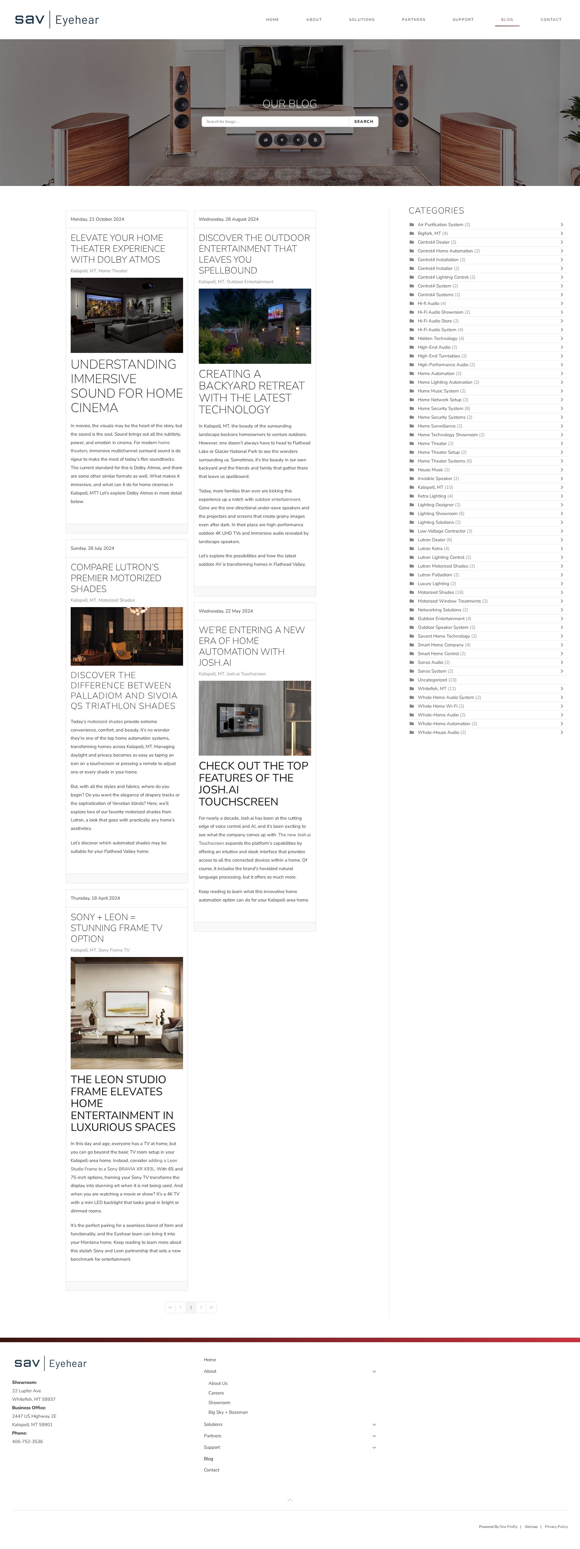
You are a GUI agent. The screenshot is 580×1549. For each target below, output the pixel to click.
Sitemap (531, 1526)
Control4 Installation (438, 260)
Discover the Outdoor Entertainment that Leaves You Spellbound (254, 254)
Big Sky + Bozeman (228, 1412)
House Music (430, 470)
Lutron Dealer (431, 540)
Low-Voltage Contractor (442, 531)
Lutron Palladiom (435, 575)
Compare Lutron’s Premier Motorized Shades (116, 578)
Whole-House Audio (438, 732)
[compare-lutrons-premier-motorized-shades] (127, 636)
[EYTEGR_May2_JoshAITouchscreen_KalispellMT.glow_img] (255, 718)
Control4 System (434, 286)
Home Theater (112, 270)
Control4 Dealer (434, 242)
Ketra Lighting (432, 496)
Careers (216, 1393)
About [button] (314, 19)
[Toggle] (563, 224)
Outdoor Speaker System (443, 627)
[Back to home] (58, 19)
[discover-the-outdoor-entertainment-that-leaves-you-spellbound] (255, 326)
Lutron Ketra (430, 549)
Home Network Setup (440, 400)
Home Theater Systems (441, 461)
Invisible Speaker (435, 478)
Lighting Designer (436, 505)
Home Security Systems (442, 417)
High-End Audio (434, 347)
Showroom (219, 1403)
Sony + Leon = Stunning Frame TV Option (117, 928)
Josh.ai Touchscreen (246, 673)
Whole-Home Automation (444, 724)
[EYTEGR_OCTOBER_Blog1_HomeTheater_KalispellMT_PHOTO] (127, 315)
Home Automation (436, 373)
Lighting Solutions (436, 522)
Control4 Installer (435, 268)
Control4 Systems (435, 295)
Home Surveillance (437, 426)
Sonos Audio (430, 662)
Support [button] (463, 19)
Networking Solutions (439, 610)
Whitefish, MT (432, 689)
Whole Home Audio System (446, 697)
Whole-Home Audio (438, 715)
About (210, 1371)
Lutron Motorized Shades (443, 566)
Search (363, 121)
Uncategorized (432, 680)
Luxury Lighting (433, 584)
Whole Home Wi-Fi (437, 706)
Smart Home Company (441, 645)
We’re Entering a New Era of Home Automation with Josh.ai (252, 646)
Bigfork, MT (429, 233)
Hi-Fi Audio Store (435, 321)
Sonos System (432, 671)
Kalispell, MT (83, 270)
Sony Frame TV (114, 950)
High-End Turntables (439, 356)
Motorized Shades (116, 600)
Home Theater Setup (439, 452)
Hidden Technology (437, 338)
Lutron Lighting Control (441, 557)
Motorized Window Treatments (449, 601)
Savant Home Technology (444, 636)
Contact (551, 19)
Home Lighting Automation (445, 382)
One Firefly (508, 1526)
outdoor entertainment (277, 499)
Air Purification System (440, 225)
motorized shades (105, 721)
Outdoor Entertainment (250, 281)
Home (272, 19)
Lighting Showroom (438, 513)
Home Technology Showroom (448, 435)
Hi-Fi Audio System (437, 330)
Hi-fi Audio (429, 303)
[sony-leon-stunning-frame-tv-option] (127, 1013)
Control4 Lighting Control (443, 277)
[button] (290, 1500)
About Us (217, 1383)
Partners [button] (414, 19)
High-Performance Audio (443, 365)
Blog (507, 19)
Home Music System (439, 391)
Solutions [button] (362, 19)
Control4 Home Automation (445, 251)
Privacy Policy (556, 1526)
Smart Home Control (438, 654)
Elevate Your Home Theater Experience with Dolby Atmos (118, 249)
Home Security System (440, 408)
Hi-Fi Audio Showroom (440, 312)
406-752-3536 (27, 1442)
